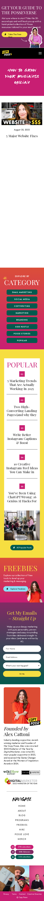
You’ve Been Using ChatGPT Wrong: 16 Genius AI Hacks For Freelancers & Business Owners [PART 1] (22, 503)
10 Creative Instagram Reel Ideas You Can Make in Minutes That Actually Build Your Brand (22, 474)
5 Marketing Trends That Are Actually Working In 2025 (21, 385)
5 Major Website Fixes (22, 136)
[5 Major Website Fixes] (21, 113)
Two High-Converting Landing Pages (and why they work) (22, 413)
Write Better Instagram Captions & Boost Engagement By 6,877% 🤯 (22, 443)
